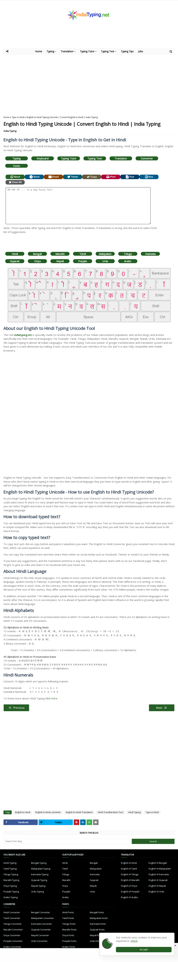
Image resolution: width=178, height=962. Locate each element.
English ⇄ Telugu (130, 874)
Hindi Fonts (68, 912)
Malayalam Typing (40, 868)
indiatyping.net (23, 335)
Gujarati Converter (41, 929)
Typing (17, 158)
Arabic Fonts (68, 946)
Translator (121, 158)
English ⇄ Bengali (158, 862)
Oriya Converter (11, 935)
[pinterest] (76, 822)
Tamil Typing (10, 868)
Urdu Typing (37, 891)
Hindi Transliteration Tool (110, 812)
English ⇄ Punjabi (130, 891)
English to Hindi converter (48, 812)
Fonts (16, 166)
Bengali (37, 254)
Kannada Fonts (98, 923)
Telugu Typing (10, 874)
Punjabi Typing (11, 891)
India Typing (10, 130)
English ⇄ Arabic (129, 897)
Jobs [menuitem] (140, 51)
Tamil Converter (11, 918)
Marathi (59, 254)
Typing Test (94, 158)
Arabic (127, 261)
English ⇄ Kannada (159, 874)
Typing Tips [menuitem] (127, 51)
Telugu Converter (12, 923)
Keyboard (42, 158)
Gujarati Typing (39, 880)
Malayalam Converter (42, 918)
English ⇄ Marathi (130, 880)
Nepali (60, 261)
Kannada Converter (41, 923)
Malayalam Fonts (99, 918)
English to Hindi (22, 812)
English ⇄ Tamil (129, 868)
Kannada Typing (39, 874)
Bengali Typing (38, 862)
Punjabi (82, 261)
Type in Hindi (18, 117)
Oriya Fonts (68, 935)
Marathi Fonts (69, 929)
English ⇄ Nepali (157, 885)
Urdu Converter (39, 941)
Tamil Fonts (68, 918)
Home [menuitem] (38, 51)
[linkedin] (83, 822)
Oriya (37, 261)
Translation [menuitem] (67, 51)
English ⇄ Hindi (129, 862)
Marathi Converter (13, 929)
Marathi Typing (11, 880)
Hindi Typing (134, 812)
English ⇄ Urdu (156, 891)
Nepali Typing (38, 885)
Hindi (15, 254)
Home (6, 117)
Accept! (144, 949)
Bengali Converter (40, 912)
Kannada (150, 254)
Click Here (51, 698)
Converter (147, 158)
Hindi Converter (11, 912)
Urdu (105, 261)
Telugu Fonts (69, 923)
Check (134, 941)
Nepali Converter (40, 935)
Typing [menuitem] (50, 51)
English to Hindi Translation (79, 812)
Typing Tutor (68, 158)
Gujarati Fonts (97, 929)
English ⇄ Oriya (129, 885)
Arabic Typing (10, 897)
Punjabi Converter (13, 941)
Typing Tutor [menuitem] (87, 51)
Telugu (128, 254)
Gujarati (14, 261)
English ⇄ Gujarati (158, 880)
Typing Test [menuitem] (107, 51)
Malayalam (105, 254)
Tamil (82, 254)
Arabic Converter (12, 946)
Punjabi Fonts (69, 941)
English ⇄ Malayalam (160, 868)
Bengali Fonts (97, 912)
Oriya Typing (10, 885)
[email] (96, 822)
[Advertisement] (88, 38)
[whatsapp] (89, 822)
